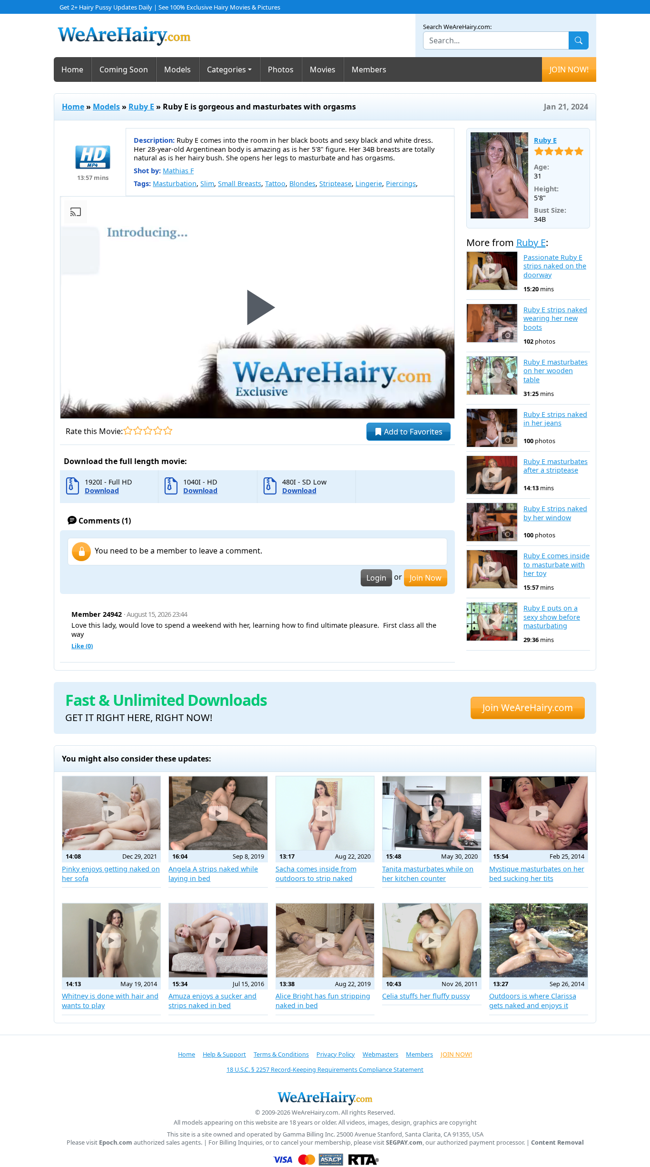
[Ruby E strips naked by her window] (492, 522)
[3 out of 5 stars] (148, 430)
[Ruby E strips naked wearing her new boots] (492, 323)
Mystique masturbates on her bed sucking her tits (536, 873)
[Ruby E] (499, 175)
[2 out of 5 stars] (138, 430)
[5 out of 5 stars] (168, 430)
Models (177, 69)
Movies (322, 69)
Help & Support (224, 1054)
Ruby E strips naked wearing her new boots (555, 319)
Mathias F (178, 170)
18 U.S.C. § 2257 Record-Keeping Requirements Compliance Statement (325, 1069)
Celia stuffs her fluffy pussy (426, 995)
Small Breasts (239, 183)
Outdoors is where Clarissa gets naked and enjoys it (532, 1000)
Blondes (302, 183)
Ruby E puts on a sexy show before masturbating (551, 617)
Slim (207, 183)
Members (369, 69)
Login (376, 578)
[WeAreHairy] (325, 1098)
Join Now (426, 578)
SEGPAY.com (404, 1142)
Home (72, 69)
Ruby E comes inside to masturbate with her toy (556, 565)
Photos (281, 69)
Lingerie (368, 183)
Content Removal (557, 1142)
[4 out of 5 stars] (158, 430)
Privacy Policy (335, 1054)
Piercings (401, 183)
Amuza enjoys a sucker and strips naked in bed (212, 1000)
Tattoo (275, 183)
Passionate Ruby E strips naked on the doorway (554, 266)
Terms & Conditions (281, 1054)
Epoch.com (115, 1142)
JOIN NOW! (569, 69)
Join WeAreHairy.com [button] (528, 707)
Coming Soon (123, 69)
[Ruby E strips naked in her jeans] (492, 427)
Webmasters (380, 1054)
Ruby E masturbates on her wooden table (555, 371)
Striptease (335, 183)
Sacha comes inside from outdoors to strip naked (316, 873)
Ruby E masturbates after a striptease (555, 466)
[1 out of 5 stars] (128, 430)
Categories (226, 69)
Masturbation (175, 183)
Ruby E (141, 106)
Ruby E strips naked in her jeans (555, 419)
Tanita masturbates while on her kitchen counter (427, 873)
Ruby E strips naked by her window (555, 513)
